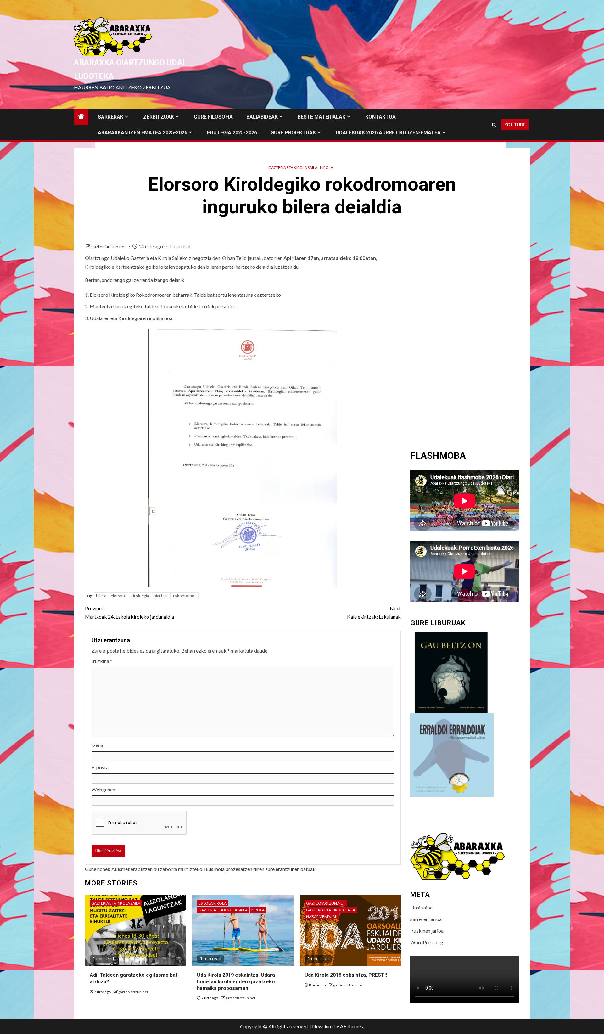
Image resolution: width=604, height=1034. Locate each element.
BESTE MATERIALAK (321, 117)
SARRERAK (110, 117)
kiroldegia (140, 595)
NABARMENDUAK (322, 916)
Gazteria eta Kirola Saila (292, 167)
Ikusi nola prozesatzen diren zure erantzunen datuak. (260, 869)
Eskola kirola (212, 903)
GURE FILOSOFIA (213, 117)
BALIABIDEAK (262, 117)
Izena (97, 745)
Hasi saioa (421, 907)
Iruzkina (102, 661)
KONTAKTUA (380, 117)
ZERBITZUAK (158, 117)
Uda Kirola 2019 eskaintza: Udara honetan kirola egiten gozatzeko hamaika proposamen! (236, 981)
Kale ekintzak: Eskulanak (374, 612)
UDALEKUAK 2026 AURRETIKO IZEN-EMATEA (388, 133)
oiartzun (161, 595)
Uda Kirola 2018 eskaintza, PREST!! (346, 975)
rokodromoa (185, 595)
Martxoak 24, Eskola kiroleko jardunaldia (129, 612)
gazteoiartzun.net (109, 246)
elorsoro (118, 595)
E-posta (100, 767)
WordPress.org (426, 942)
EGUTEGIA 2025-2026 (232, 133)
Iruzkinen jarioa (427, 931)
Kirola (326, 167)
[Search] (494, 125)
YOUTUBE (514, 124)
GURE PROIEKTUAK (293, 133)
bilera (101, 595)
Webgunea (103, 789)
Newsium (322, 1026)
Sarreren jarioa (426, 919)
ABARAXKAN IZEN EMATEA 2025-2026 (142, 133)
